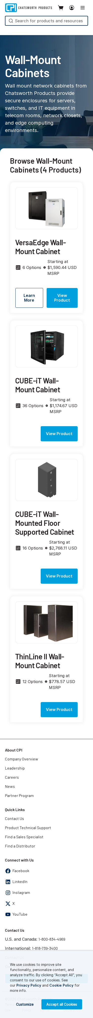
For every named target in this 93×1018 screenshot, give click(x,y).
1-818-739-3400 (45, 949)
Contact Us (14, 819)
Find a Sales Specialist (24, 837)
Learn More (29, 298)
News (10, 787)
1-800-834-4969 (51, 939)
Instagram (21, 893)
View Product (62, 298)
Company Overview (21, 759)
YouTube (20, 914)
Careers (12, 777)
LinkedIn (20, 882)
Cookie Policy (61, 985)
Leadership (15, 768)
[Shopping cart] (60, 7)
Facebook (20, 871)
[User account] (71, 7)
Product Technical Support (28, 828)
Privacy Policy (28, 985)
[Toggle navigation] (82, 7)
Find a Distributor (20, 846)
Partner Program (19, 796)
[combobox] (46, 21)
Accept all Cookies (61, 1004)
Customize (24, 1004)
